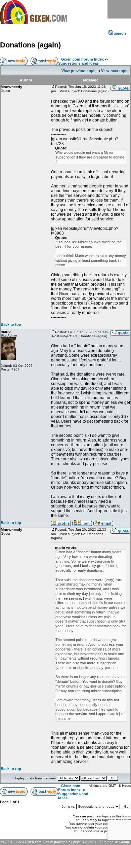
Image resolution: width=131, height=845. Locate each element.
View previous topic (78, 71)
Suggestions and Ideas (78, 63)
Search (120, 33)
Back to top (11, 324)
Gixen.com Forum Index (82, 59)
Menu (119, 9)
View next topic (114, 71)
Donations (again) (30, 45)
